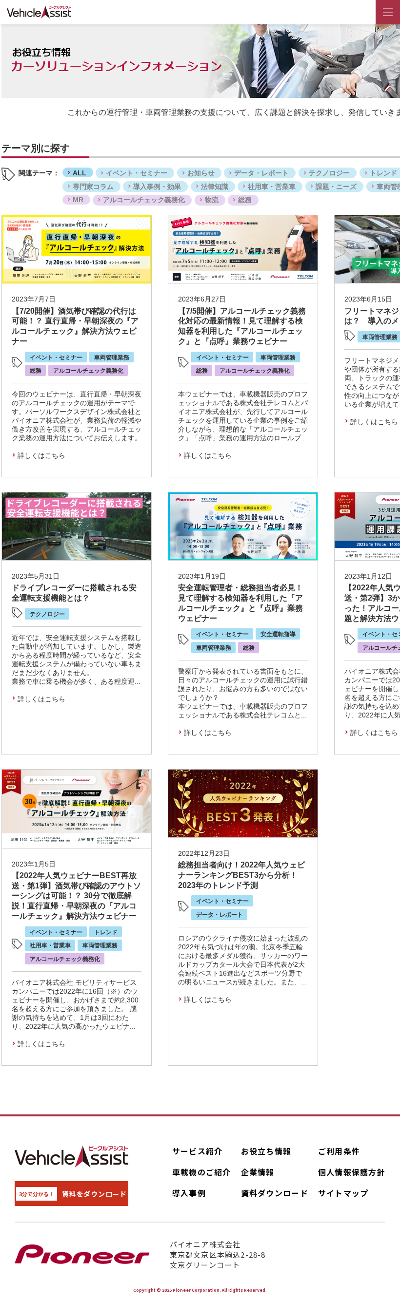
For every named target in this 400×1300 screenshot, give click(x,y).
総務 (245, 200)
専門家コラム (93, 186)
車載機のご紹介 (201, 1172)
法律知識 (214, 186)
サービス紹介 (197, 1151)
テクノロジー (329, 173)
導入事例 (189, 1193)
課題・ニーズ (336, 186)
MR (78, 200)
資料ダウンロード (274, 1193)
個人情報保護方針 (351, 1172)
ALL (79, 173)
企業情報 (258, 1172)
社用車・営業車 (272, 186)
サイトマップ (343, 1193)
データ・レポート (261, 173)
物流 (212, 200)
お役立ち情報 (266, 1151)
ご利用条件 (339, 1151)
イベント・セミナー (136, 173)
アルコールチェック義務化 (144, 200)
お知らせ (201, 173)
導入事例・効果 (157, 186)
